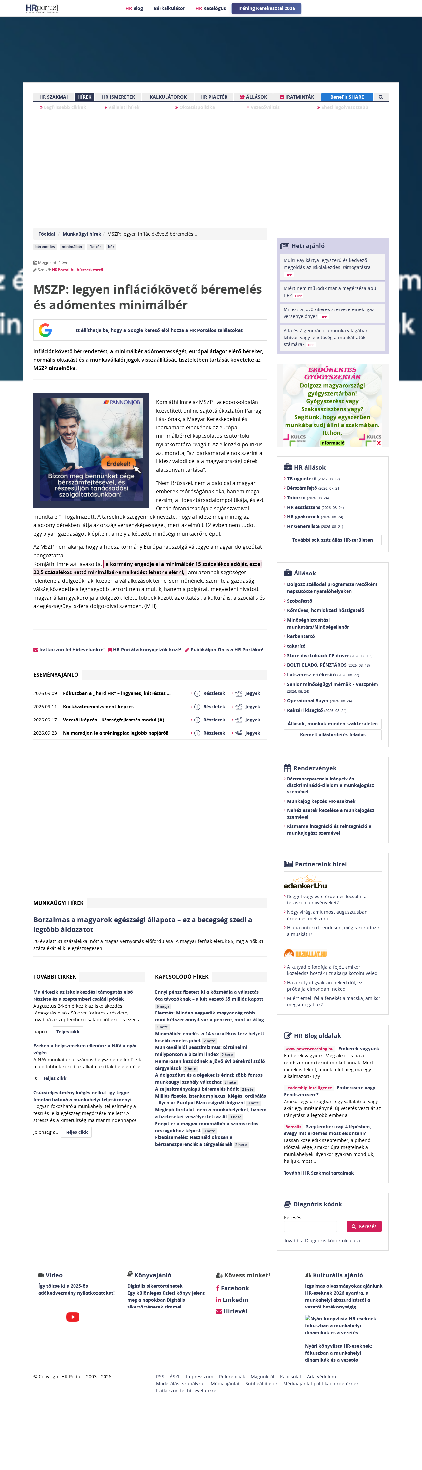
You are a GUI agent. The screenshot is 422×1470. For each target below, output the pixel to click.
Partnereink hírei (321, 864)
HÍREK (84, 97)
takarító (296, 646)
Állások (305, 573)
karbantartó (301, 636)
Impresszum (199, 1376)
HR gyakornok (315, 517)
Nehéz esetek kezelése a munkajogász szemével (330, 813)
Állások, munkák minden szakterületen (333, 723)
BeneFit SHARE (347, 97)
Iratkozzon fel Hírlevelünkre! (71, 649)
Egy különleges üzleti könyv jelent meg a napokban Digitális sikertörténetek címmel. (166, 1300)
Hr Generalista (315, 526)
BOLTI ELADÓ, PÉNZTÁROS (328, 665)
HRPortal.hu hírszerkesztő (77, 270)
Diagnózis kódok (317, 1204)
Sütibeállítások (261, 1383)
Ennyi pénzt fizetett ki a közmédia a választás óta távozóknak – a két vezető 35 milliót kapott (210, 999)
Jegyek (252, 693)
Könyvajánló (153, 1275)
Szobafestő (299, 601)
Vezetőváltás (264, 107)
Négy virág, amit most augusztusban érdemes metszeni (327, 915)
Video (54, 1275)
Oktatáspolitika (196, 107)
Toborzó (308, 497)
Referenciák (232, 1376)
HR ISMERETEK (118, 97)
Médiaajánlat (225, 1383)
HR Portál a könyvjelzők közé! (146, 649)
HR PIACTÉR (213, 97)
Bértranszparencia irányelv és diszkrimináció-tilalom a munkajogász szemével (330, 785)
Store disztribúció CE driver (329, 655)
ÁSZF (175, 1376)
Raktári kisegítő (316, 710)
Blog (134, 8)
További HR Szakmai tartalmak (319, 1173)
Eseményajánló (55, 674)
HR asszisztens (315, 507)
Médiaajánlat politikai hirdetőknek (321, 1383)
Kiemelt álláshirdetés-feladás (333, 734)
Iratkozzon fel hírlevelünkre (186, 1390)
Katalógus (211, 8)
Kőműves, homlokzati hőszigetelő (325, 610)
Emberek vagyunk (358, 1048)
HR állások (310, 467)
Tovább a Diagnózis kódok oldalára (322, 1240)
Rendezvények (315, 768)
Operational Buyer (319, 700)
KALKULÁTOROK (168, 97)
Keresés (292, 1217)
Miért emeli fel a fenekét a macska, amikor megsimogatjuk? (333, 1001)
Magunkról (262, 1376)
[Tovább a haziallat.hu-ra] (333, 953)
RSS (160, 1376)
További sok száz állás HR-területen (332, 540)
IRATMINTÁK (299, 97)
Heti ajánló (308, 246)
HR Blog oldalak (317, 1036)
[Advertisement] (150, 821)
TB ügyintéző (313, 478)
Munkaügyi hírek (82, 234)
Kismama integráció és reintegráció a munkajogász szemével (329, 829)
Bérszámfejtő (313, 488)
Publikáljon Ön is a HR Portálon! (226, 649)
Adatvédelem (321, 1376)
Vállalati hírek (123, 107)
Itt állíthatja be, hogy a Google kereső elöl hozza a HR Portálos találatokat (158, 330)
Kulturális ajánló (337, 1275)
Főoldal (46, 234)
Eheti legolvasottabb (344, 107)
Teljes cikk (68, 1031)
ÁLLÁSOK (256, 97)
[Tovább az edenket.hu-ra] (333, 881)
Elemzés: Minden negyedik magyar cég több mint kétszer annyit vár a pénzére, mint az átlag (210, 1019)
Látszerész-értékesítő (323, 674)
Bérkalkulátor (169, 8)
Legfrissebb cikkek (64, 107)
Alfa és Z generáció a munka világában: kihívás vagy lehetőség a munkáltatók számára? (327, 337)
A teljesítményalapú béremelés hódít (204, 1089)
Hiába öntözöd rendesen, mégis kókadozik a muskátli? (333, 931)
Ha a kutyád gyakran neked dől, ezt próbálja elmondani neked (325, 985)
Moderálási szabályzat (180, 1383)
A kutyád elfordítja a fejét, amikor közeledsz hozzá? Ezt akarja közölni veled (332, 970)
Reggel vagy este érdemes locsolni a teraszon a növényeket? (327, 899)
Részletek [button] (214, 693)
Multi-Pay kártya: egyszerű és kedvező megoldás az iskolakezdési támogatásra (327, 267)
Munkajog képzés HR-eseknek (321, 801)
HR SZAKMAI (53, 97)
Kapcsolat (290, 1376)
